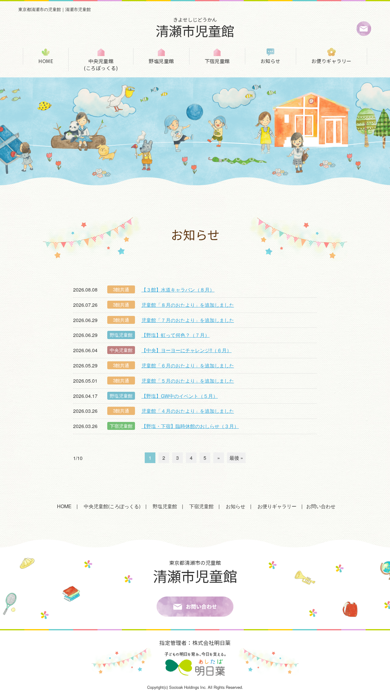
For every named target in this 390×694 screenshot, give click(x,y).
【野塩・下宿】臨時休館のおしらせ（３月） (190, 426)
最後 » (236, 457)
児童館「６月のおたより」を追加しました (187, 365)
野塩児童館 (161, 60)
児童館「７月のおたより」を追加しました (187, 320)
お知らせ (271, 60)
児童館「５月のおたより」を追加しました (187, 380)
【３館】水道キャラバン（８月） (177, 289)
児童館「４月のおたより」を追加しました (187, 410)
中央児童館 (121, 350)
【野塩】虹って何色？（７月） (175, 334)
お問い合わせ (320, 506)
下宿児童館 (217, 60)
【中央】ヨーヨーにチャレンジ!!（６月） (186, 350)
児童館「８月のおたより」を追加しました (187, 304)
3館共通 (121, 289)
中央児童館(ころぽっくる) (101, 64)
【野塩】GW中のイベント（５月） (179, 395)
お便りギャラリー (331, 60)
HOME (45, 60)
